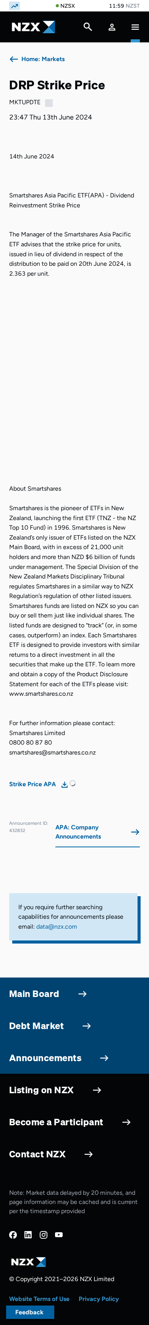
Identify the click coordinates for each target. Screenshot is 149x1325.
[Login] (111, 27)
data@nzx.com (56, 926)
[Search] (88, 28)
